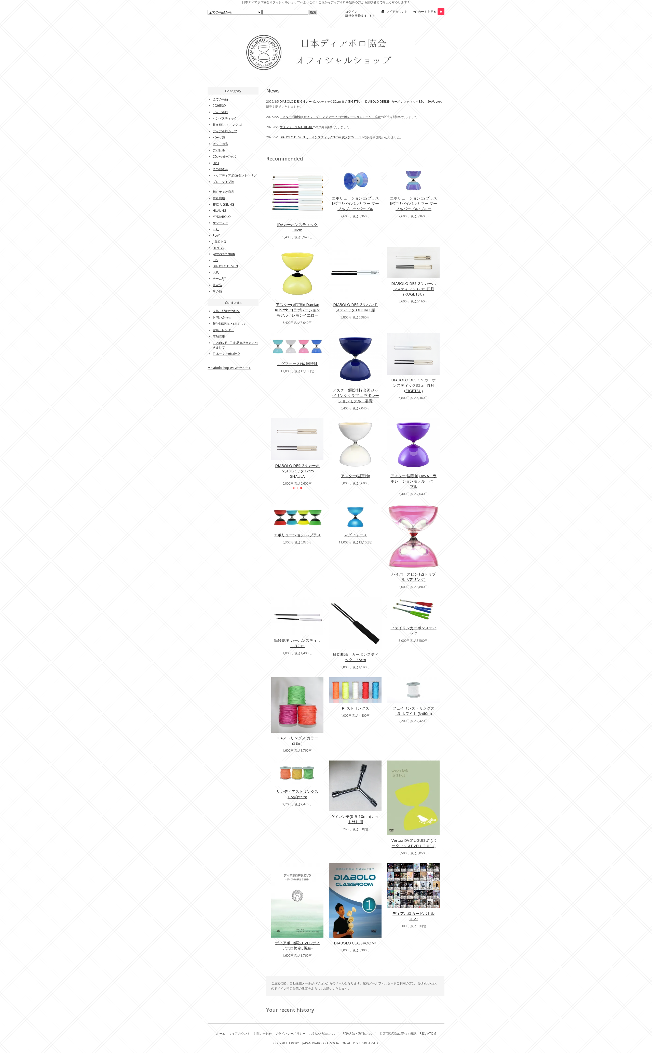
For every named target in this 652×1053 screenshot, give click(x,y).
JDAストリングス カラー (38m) (297, 740)
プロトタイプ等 (223, 182)
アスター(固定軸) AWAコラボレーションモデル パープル (413, 481)
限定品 (217, 285)
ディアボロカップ (225, 131)
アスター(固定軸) (355, 475)
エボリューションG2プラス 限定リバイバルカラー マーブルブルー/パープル (355, 203)
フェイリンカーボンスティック (414, 630)
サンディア (220, 223)
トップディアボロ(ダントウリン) (235, 175)
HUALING (219, 210)
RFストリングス (355, 708)
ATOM (431, 1033)
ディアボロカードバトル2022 (413, 916)
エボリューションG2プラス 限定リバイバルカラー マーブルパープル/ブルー (413, 203)
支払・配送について (226, 311)
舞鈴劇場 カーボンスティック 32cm (297, 643)
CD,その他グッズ (224, 156)
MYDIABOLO (222, 217)
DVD (216, 163)
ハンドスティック (225, 118)
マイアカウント (397, 11)
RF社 (216, 229)
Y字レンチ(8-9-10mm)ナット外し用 (355, 819)
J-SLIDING (219, 241)
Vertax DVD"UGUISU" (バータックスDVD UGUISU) (413, 843)
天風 (216, 272)
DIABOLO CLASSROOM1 (355, 942)
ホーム (220, 1033)
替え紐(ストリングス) (227, 125)
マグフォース (355, 534)
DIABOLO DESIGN (225, 266)
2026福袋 (219, 105)
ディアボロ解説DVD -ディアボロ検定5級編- (297, 945)
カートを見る (430, 11)
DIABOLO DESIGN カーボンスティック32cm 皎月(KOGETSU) (321, 137)
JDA (215, 260)
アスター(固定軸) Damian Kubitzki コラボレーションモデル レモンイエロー (297, 310)
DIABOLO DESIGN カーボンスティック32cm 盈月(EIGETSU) (320, 101)
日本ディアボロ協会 (226, 354)
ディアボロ (220, 112)
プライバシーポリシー (290, 1033)
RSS (422, 1033)
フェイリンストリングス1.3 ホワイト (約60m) (413, 710)
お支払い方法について (324, 1033)
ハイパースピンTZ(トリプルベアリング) (413, 576)
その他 (217, 291)
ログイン (351, 11)
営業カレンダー (223, 330)
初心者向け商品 (223, 192)
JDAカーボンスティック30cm (297, 227)
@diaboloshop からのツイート (229, 368)
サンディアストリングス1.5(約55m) (297, 794)
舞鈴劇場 (219, 198)
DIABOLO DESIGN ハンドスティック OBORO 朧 (355, 307)
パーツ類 (219, 137)
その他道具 (220, 169)
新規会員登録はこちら (360, 16)
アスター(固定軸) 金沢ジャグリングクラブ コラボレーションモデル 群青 (330, 117)
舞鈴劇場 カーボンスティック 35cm (355, 657)
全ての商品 (220, 99)
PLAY (216, 235)
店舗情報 (219, 336)
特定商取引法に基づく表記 (398, 1033)
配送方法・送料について (359, 1033)
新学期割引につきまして (229, 324)
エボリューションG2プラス (297, 534)
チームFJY (219, 278)
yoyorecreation (224, 254)
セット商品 (220, 144)
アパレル (219, 150)
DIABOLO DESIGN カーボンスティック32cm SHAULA (402, 101)
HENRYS (218, 248)
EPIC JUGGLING (223, 204)
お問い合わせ (222, 317)
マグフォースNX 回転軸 (296, 127)
